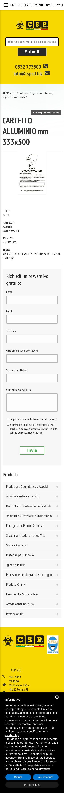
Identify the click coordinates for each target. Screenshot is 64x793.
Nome (9, 292)
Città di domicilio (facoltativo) (22, 350)
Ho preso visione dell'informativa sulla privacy (33, 419)
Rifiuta (18, 777)
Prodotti (11, 93)
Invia (32, 450)
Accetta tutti (45, 777)
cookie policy (12, 735)
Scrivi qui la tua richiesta (18, 390)
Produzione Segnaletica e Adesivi (35, 93)
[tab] (32, 486)
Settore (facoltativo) (17, 370)
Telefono (11, 331)
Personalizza (32, 784)
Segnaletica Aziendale (14, 97)
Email (9, 311)
